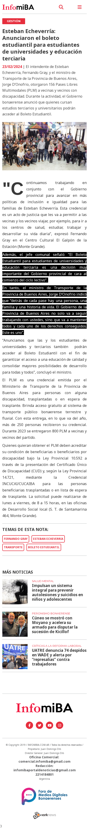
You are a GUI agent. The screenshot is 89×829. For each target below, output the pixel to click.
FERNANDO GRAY (16, 539)
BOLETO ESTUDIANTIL (44, 547)
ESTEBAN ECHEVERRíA (48, 539)
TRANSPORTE (13, 547)
